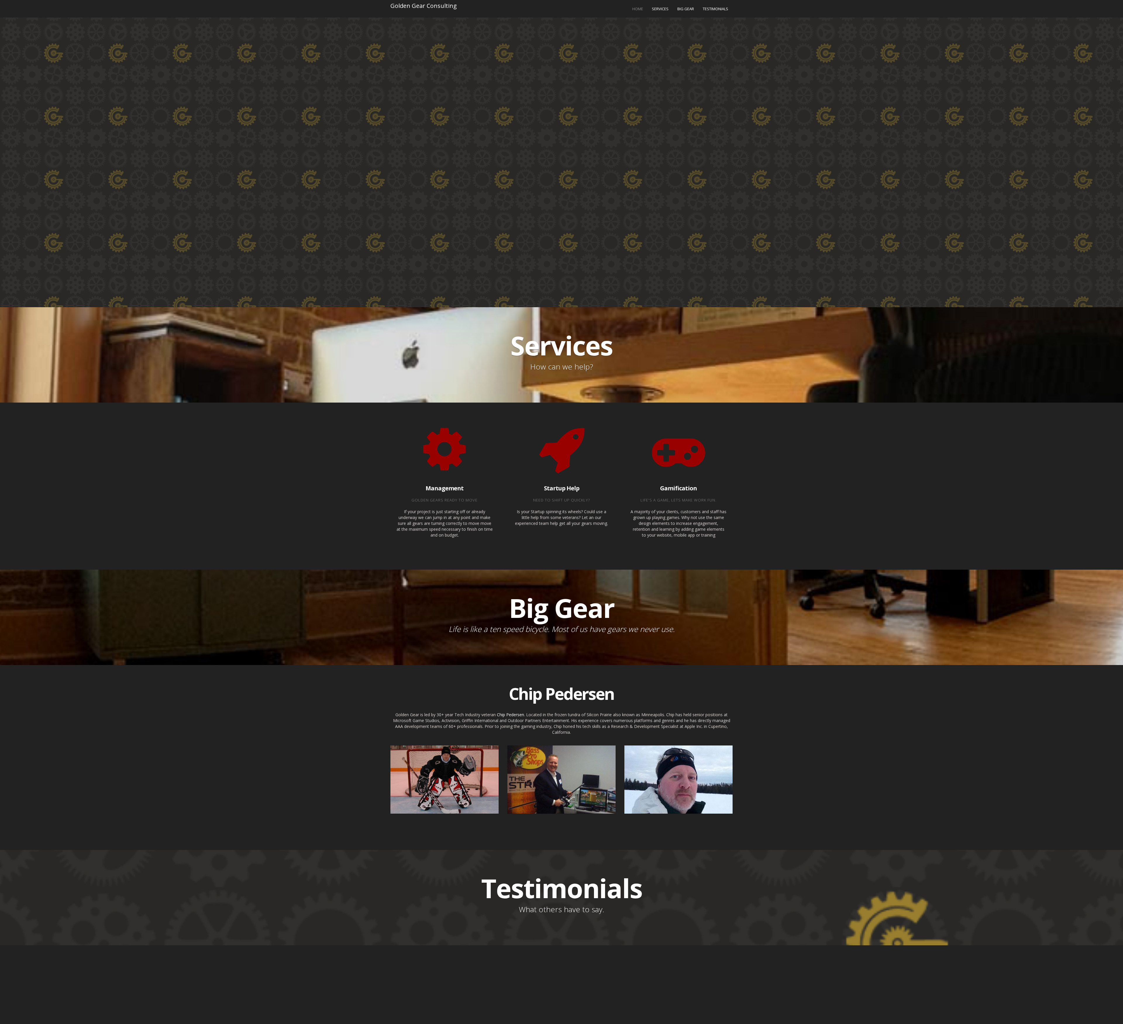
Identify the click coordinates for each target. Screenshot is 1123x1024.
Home (637, 8)
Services (660, 8)
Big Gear (685, 8)
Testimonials (715, 8)
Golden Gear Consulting (423, 6)
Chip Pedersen (510, 714)
